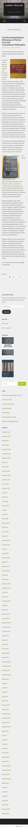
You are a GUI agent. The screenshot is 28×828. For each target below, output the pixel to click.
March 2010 (5, 804)
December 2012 (6, 661)
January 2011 (5, 761)
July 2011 (4, 735)
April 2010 (5, 800)
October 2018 (6, 544)
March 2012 (5, 700)
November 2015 (6, 583)
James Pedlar (14, 5)
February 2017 (6, 566)
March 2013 (5, 648)
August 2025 (5, 440)
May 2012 (4, 692)
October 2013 (6, 631)
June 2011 (4, 739)
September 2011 (6, 726)
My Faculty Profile (7, 399)
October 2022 (6, 488)
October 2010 (6, 774)
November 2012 (6, 666)
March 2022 (5, 501)
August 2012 (5, 679)
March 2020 (5, 531)
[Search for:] (14, 384)
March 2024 (5, 466)
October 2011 (6, 722)
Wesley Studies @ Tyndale (9, 417)
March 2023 (5, 484)
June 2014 (4, 605)
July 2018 (4, 549)
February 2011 (6, 757)
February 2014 (6, 614)
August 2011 (5, 731)
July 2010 (4, 787)
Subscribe (6, 312)
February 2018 (6, 557)
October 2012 (6, 670)
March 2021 (5, 518)
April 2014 (5, 609)
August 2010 (5, 783)
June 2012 (4, 687)
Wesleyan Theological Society (10, 421)
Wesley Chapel (6, 412)
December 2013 (6, 622)
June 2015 (4, 592)
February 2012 (6, 705)
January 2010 (5, 813)
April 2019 (5, 536)
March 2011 (5, 752)
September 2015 (6, 588)
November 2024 (6, 453)
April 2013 (5, 644)
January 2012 (5, 709)
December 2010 (6, 765)
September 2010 (6, 778)
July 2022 (4, 492)
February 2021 (6, 523)
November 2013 (6, 627)
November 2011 (6, 718)
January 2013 (5, 657)
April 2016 (5, 575)
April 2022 (5, 497)
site (11, 143)
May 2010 (4, 796)
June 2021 (4, 514)
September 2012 (6, 674)
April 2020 (5, 527)
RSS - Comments (6, 328)
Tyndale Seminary (6, 408)
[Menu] (4, 21)
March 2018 (5, 553)
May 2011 (4, 744)
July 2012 (4, 683)
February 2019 (6, 540)
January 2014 (5, 618)
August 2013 (5, 635)
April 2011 (5, 748)
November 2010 (6, 770)
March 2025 (5, 445)
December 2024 (6, 449)
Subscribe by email (8, 294)
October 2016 (6, 570)
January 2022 (5, 505)
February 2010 (6, 809)
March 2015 (5, 596)
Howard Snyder (6, 151)
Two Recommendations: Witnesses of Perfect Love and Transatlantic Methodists (13, 41)
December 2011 (6, 713)
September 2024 (6, 458)
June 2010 (4, 791)
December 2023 (6, 475)
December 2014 (6, 601)
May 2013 (4, 640)
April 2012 (5, 696)
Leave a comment (15, 47)
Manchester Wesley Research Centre (12, 395)
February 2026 (6, 432)
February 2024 (6, 471)
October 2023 (6, 479)
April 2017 (5, 562)
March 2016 (5, 579)
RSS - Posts (5, 323)
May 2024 (4, 462)
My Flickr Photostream (8, 404)
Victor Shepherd (17, 151)
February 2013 (6, 653)
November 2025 (6, 436)
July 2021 (4, 510)
